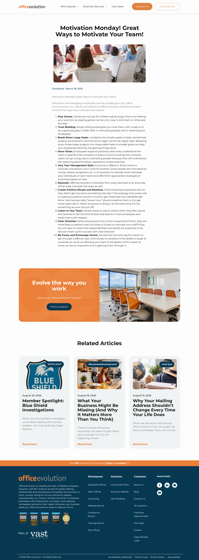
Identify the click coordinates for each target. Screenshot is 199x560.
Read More (29, 444)
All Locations (167, 6)
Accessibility (174, 557)
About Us (138, 484)
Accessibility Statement (120, 557)
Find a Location (59, 306)
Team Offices (94, 491)
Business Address (120, 491)
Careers (138, 530)
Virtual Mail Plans (120, 484)
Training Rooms (96, 523)
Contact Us (142, 6)
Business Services (93, 6)
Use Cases (118, 6)
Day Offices (94, 530)
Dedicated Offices (97, 484)
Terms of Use (141, 557)
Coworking (93, 498)
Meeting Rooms (96, 505)
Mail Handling (118, 498)
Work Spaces (68, 6)
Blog (136, 491)
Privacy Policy (157, 557)
